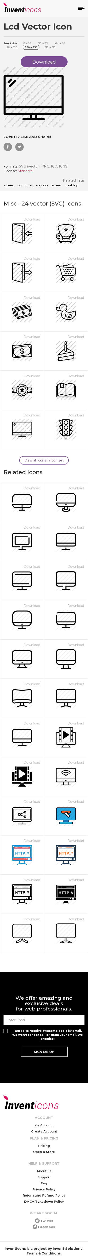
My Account (44, 1125)
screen (9, 185)
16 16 (27, 43)
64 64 (60, 43)
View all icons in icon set (44, 460)
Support (44, 1177)
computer (25, 185)
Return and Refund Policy (44, 1195)
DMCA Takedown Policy (44, 1201)
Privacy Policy (44, 1189)
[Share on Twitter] (19, 147)
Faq (44, 1183)
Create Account (44, 1131)
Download (31, 219)
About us (44, 1171)
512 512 (50, 47)
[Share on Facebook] (8, 147)
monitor (42, 185)
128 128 (12, 47)
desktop (71, 185)
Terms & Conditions (44, 1253)
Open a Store (44, 1152)
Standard (25, 171)
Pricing (44, 1145)
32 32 (43, 43)
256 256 (31, 47)
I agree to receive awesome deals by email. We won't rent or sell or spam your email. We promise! (47, 1035)
